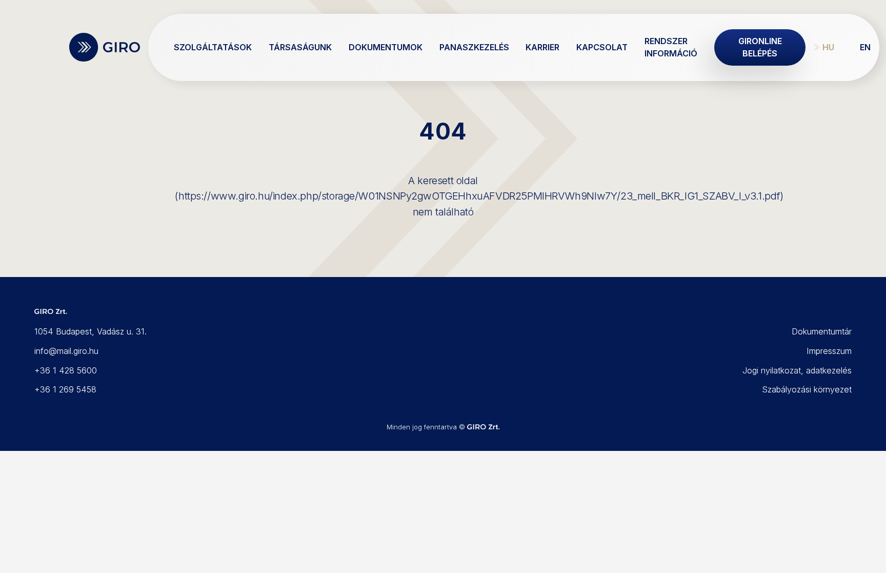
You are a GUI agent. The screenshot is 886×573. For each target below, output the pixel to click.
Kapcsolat (602, 47)
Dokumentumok (385, 47)
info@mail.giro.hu (66, 351)
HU (828, 47)
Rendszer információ (671, 47)
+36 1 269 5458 (65, 389)
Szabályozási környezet (807, 389)
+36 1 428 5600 (65, 370)
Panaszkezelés (474, 47)
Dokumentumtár (822, 331)
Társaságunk (300, 47)
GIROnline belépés (760, 47)
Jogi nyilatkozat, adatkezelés (797, 370)
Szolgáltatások (213, 47)
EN (865, 47)
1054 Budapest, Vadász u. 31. (90, 331)
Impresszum (829, 351)
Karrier (542, 47)
